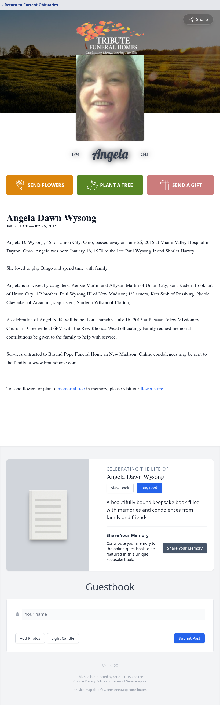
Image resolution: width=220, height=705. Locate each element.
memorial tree (71, 388)
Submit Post (189, 638)
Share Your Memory (185, 548)
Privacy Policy (95, 681)
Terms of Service (124, 681)
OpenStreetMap (116, 690)
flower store (152, 388)
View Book (120, 487)
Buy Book (149, 487)
